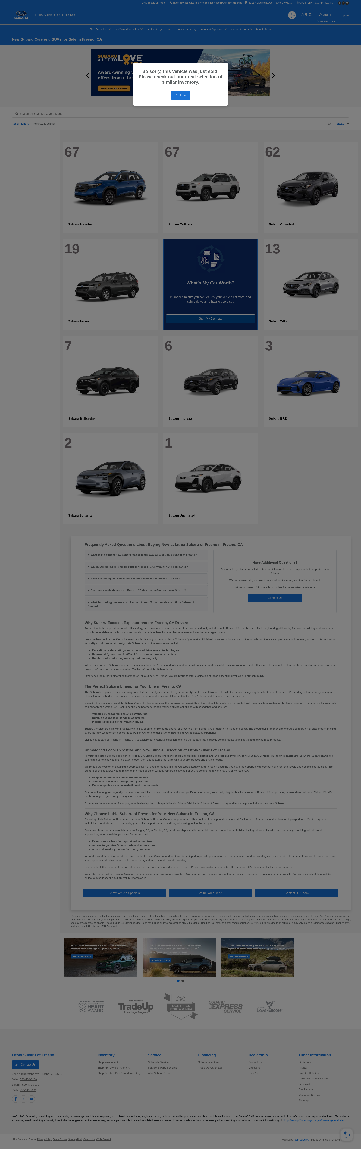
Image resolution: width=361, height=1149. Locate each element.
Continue (180, 95)
